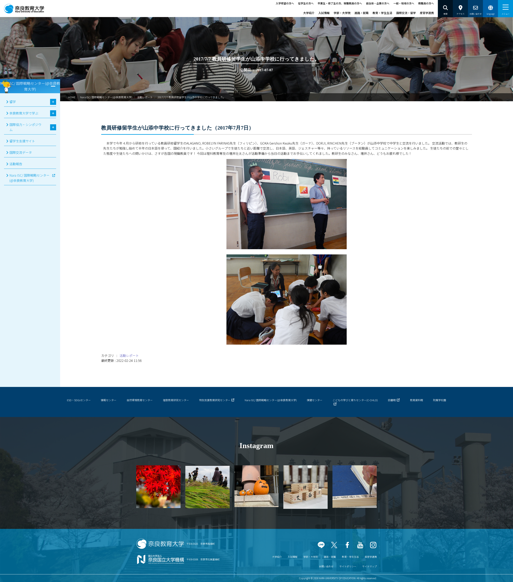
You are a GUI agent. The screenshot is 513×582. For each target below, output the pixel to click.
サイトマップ (369, 566)
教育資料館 (416, 400)
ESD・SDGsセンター (79, 400)
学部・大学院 (342, 13)
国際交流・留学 (406, 13)
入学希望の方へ (285, 3)
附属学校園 (439, 400)
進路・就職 (361, 13)
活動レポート (145, 97)
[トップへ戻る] (499, 574)
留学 (12, 101)
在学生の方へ (306, 3)
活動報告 (15, 163)
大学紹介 (308, 13)
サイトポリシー (347, 566)
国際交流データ (20, 152)
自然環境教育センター (140, 400)
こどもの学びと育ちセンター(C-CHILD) (355, 400)
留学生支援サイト (22, 141)
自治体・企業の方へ (377, 3)
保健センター (314, 400)
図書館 (392, 400)
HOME (71, 97)
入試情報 (324, 13)
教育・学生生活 (382, 13)
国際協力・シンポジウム (25, 127)
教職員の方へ (426, 3)
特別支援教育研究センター (214, 400)
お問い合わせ (326, 566)
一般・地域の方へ (403, 3)
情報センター (108, 400)
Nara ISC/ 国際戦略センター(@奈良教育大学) (106, 97)
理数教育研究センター (176, 400)
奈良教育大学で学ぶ (23, 113)
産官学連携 (427, 13)
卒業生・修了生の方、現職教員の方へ (340, 3)
